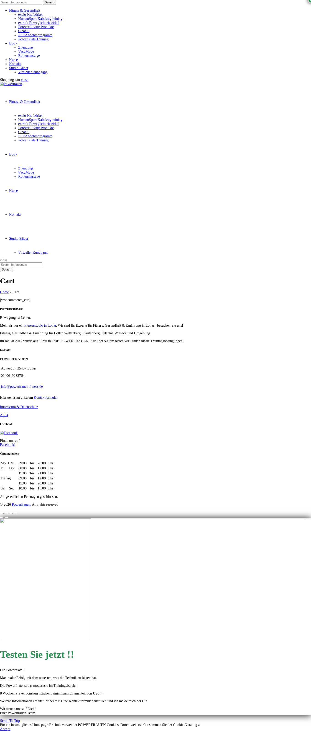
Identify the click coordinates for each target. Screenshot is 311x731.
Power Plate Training (33, 39)
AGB (4, 415)
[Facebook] (9, 433)
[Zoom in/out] (15, 513)
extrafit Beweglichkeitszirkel (38, 23)
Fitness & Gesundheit (24, 10)
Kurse (13, 60)
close (24, 80)
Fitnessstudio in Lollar (40, 325)
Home (4, 292)
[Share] (6, 513)
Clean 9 (23, 31)
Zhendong (25, 47)
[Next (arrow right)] (6, 517)
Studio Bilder (18, 68)
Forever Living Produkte (36, 27)
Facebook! (7, 445)
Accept (5, 729)
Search (49, 2)
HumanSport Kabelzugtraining (40, 19)
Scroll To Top (10, 721)
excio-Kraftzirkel (30, 14)
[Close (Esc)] (2, 513)
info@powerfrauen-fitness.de (22, 386)
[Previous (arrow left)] (2, 517)
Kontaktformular (46, 397)
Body (13, 43)
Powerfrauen (21, 504)
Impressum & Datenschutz (19, 407)
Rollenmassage (29, 55)
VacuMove (26, 51)
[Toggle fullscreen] (11, 513)
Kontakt (15, 64)
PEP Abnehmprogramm (35, 35)
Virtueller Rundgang (33, 72)
